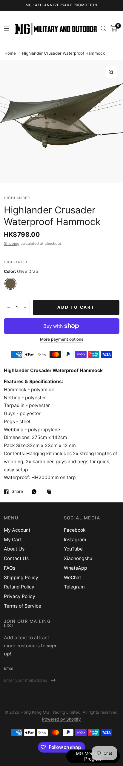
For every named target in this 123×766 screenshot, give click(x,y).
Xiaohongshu (78, 558)
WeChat (72, 577)
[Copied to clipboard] (51, 492)
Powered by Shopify (61, 719)
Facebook (75, 530)
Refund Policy (19, 587)
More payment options (61, 339)
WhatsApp (75, 568)
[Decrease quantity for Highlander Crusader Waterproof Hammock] (8, 307)
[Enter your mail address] (53, 680)
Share (17, 491)
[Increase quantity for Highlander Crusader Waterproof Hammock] (25, 307)
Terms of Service (22, 606)
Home (10, 53)
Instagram (75, 539)
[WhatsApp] (35, 491)
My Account (17, 530)
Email (9, 668)
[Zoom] (111, 72)
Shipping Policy (21, 577)
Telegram (74, 587)
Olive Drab (10, 283)
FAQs (9, 568)
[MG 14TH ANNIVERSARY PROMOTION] (62, 5)
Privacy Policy (19, 596)
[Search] (103, 29)
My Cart (13, 539)
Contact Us (16, 558)
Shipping (11, 243)
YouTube (73, 549)
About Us (14, 549)
